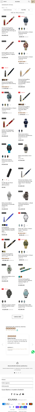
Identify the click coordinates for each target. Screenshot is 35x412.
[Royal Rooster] (3, 251)
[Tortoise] (5, 80)
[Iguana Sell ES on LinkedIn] (17, 394)
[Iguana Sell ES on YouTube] (23, 394)
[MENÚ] (1, 1)
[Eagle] (19, 277)
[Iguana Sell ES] (17, 1)
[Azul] (19, 28)
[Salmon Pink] (6, 180)
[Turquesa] (19, 225)
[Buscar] (29, 1)
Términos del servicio (22, 409)
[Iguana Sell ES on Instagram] (14, 394)
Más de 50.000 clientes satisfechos (17, 366)
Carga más (17, 317)
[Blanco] (24, 225)
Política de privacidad (12, 411)
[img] (18, 328)
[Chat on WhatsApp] (33, 352)
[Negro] (22, 130)
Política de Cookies (22, 411)
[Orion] (21, 277)
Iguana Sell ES (23, 399)
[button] (22, 61)
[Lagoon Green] (3, 225)
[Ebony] (3, 80)
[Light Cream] (5, 180)
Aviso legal (12, 409)
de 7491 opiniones (11, 330)
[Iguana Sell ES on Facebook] (12, 394)
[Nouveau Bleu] (6, 80)
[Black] (3, 180)
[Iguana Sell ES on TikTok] (20, 394)
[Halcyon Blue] (6, 225)
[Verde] (22, 28)
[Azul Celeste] (24, 301)
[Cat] (5, 251)
